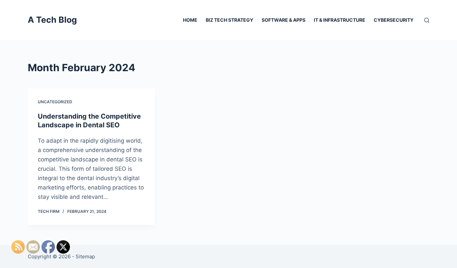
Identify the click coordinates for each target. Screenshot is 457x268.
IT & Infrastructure (339, 20)
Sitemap (85, 256)
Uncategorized (55, 101)
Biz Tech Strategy (229, 20)
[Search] (426, 20)
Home (190, 20)
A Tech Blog (52, 20)
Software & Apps (283, 20)
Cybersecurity (394, 20)
